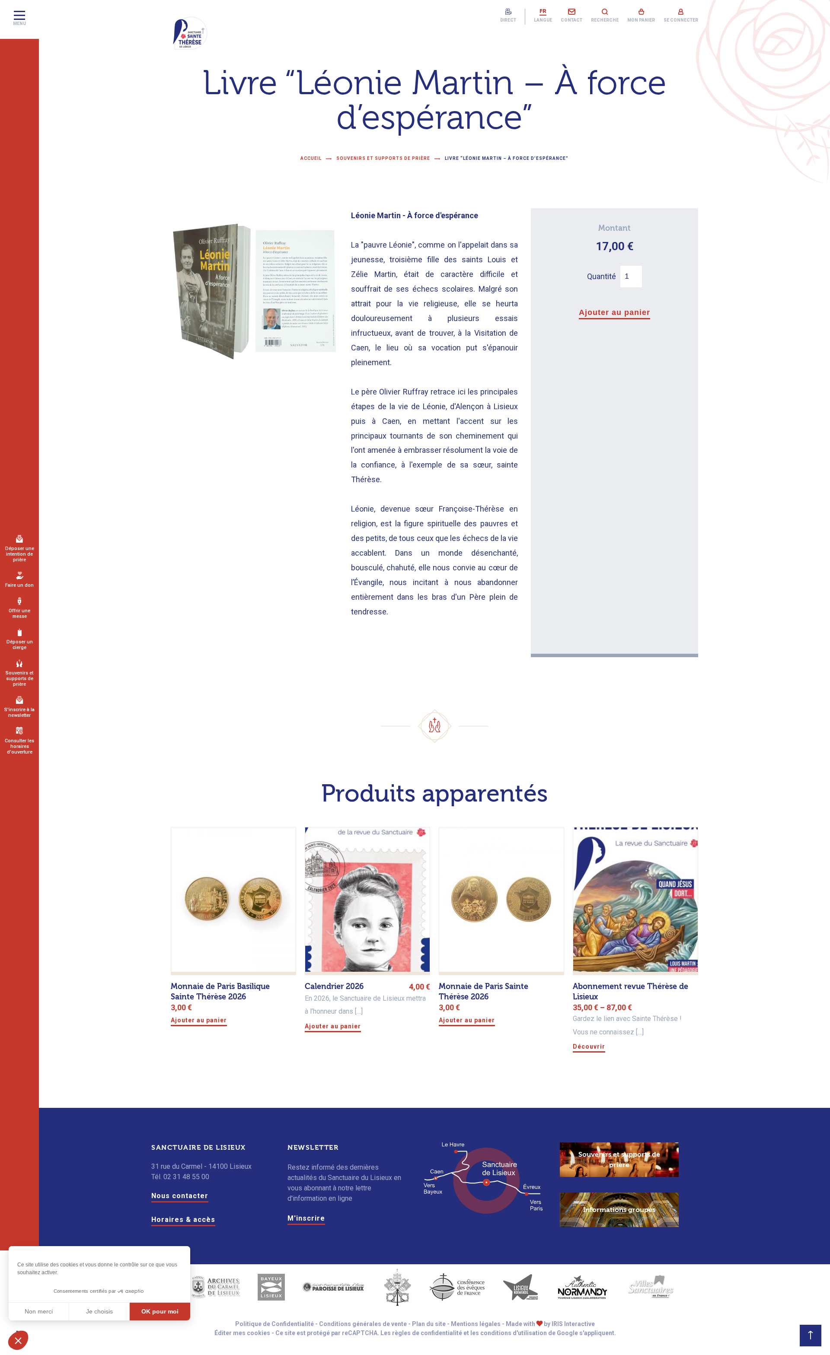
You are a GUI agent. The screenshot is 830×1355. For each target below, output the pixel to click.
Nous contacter (179, 1196)
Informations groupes (619, 1210)
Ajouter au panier (614, 312)
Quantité (601, 276)
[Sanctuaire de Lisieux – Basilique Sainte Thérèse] (190, 33)
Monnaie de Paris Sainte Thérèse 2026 (483, 992)
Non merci (39, 1311)
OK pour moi (160, 1311)
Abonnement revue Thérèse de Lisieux (630, 992)
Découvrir (589, 1046)
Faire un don (19, 585)
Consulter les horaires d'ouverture (19, 746)
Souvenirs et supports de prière (19, 678)
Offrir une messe (19, 613)
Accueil (311, 158)
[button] (18, 1340)
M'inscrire (306, 1218)
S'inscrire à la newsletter (19, 712)
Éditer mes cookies (242, 1333)
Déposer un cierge (19, 644)
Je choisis (99, 1311)
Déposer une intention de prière (19, 554)
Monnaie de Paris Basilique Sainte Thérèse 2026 (220, 992)
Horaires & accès (183, 1219)
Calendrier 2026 (334, 986)
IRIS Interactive (573, 1323)
